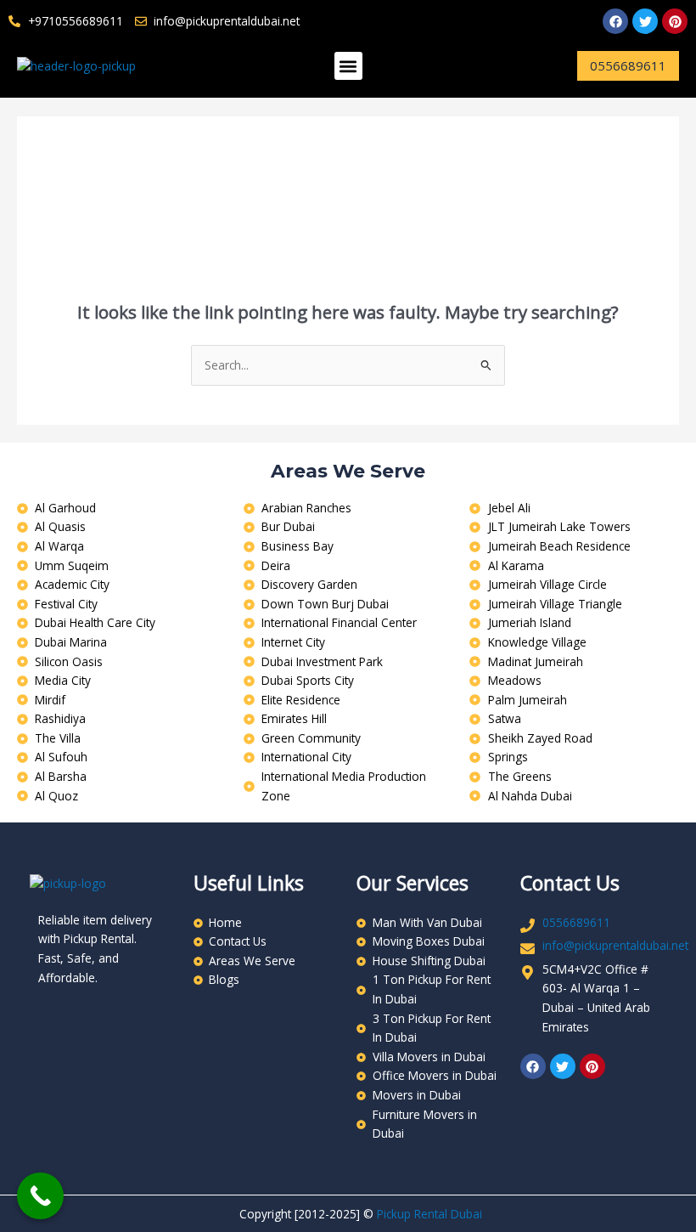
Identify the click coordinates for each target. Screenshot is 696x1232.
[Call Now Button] (40, 1196)
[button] (348, 66)
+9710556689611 (75, 21)
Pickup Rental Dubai (429, 1214)
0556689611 (576, 922)
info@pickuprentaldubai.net (615, 945)
